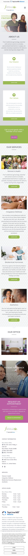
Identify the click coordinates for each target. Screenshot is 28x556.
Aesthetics (5, 482)
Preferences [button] (12, 543)
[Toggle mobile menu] (25, 8)
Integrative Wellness (7, 478)
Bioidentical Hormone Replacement (11, 480)
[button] (2, 346)
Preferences (14, 553)
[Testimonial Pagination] (12, 391)
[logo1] (11, 427)
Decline (14, 550)
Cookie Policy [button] (10, 542)
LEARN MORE (14, 82)
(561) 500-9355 (7, 450)
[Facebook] (2, 466)
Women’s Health (6, 476)
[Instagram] (4, 466)
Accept (14, 547)
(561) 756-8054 (7, 452)
